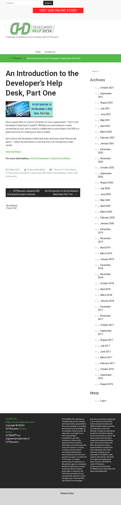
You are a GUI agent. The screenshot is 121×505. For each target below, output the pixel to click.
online (70, 173)
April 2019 (105, 247)
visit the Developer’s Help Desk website (49, 158)
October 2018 (107, 283)
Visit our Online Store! (58, 10)
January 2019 (107, 259)
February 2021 (107, 137)
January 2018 (107, 301)
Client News (70, 169)
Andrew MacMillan (36, 169)
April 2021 (105, 126)
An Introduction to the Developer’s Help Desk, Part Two (62, 193)
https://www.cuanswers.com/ (20, 422)
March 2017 (106, 357)
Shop (38, 52)
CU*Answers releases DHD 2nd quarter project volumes (23, 193)
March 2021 (106, 132)
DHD (44, 173)
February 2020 (107, 217)
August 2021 (106, 102)
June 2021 (105, 114)
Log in (103, 400)
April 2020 (105, 206)
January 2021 (107, 143)
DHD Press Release (56, 173)
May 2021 (105, 120)
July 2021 (105, 108)
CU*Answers (12, 173)
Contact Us (49, 52)
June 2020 (105, 194)
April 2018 (105, 289)
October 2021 (107, 87)
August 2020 (106, 182)
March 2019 (106, 253)
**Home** (17, 58)
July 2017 (105, 345)
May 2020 (105, 200)
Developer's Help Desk (30, 173)
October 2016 (107, 369)
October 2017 (107, 325)
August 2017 (106, 340)
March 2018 (106, 295)
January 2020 (107, 223)
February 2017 (107, 363)
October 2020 (107, 167)
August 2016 (106, 384)
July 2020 (105, 188)
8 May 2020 (14, 169)
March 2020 (106, 211)
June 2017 (105, 351)
